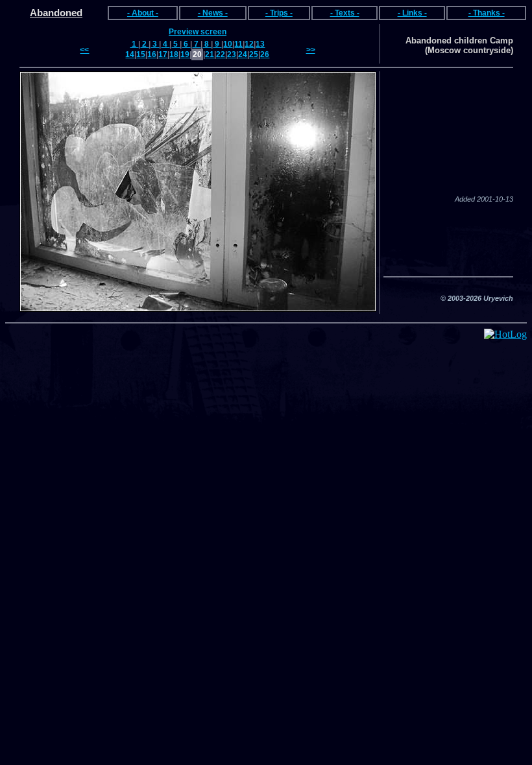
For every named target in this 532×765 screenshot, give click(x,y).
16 (151, 54)
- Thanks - (486, 13)
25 (253, 54)
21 (209, 54)
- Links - (412, 13)
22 (220, 54)
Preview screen (197, 31)
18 (173, 54)
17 (162, 54)
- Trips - (279, 13)
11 (238, 44)
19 (184, 54)
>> (310, 49)
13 (260, 44)
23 (231, 54)
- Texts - (344, 13)
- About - (142, 13)
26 (264, 54)
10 (227, 44)
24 (242, 54)
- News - (213, 13)
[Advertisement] (448, 239)
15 (140, 54)
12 (249, 44)
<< (84, 49)
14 (129, 54)
